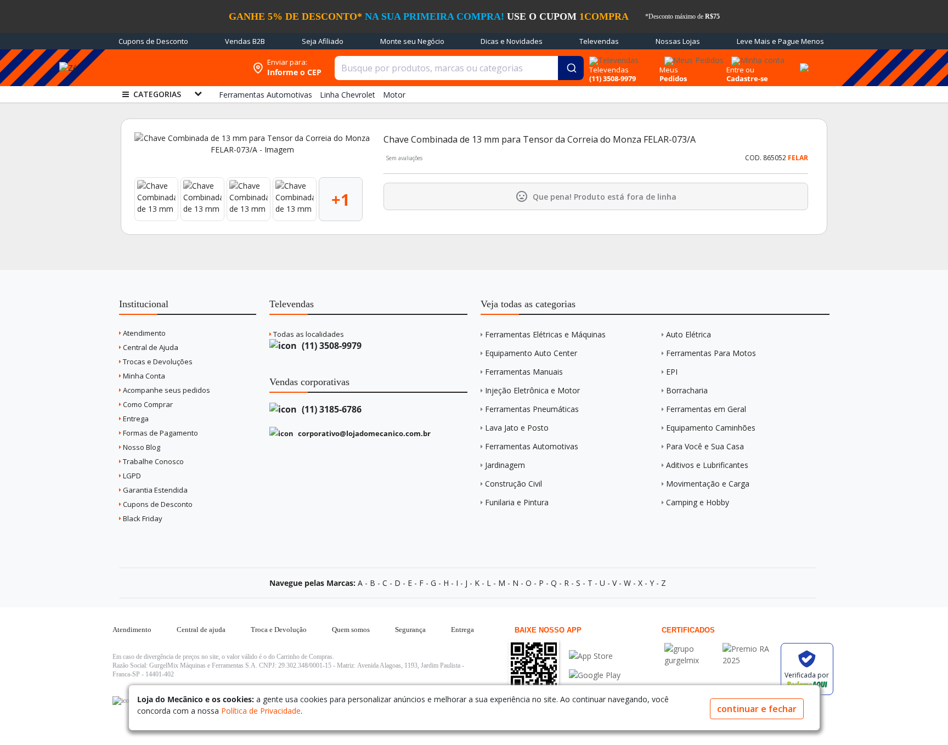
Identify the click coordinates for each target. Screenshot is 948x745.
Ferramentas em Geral (706, 409)
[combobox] (459, 68)
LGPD (131, 476)
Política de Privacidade (261, 711)
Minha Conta (143, 376)
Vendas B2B (245, 41)
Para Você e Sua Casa (705, 446)
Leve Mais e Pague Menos (780, 41)
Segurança (410, 629)
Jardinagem (505, 465)
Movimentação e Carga (707, 483)
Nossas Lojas (678, 41)
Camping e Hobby (697, 502)
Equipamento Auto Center (531, 353)
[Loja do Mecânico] (176, 68)
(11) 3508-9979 (331, 346)
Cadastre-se (747, 78)
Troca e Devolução (279, 629)
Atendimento (143, 333)
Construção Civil (513, 483)
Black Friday (141, 518)
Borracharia (687, 390)
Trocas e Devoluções (157, 361)
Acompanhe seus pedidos (165, 390)
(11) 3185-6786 (331, 409)
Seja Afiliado (322, 41)
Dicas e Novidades (512, 41)
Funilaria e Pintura (517, 502)
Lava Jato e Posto (517, 427)
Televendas (599, 41)
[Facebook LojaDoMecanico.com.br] (122, 700)
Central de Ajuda (149, 347)
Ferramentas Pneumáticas (532, 409)
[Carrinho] (802, 61)
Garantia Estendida (154, 490)
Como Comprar (147, 404)
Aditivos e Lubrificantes (707, 465)
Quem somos (351, 629)
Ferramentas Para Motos (711, 353)
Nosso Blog (140, 447)
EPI (672, 371)
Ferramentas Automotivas (531, 446)
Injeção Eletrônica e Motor (532, 390)
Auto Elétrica (688, 334)
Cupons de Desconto (153, 41)
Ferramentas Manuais (524, 371)
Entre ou (740, 70)
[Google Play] (594, 675)
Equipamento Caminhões (710, 427)
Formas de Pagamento (159, 433)
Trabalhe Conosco (152, 461)
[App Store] (594, 656)
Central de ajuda (201, 629)
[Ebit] (690, 649)
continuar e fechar (757, 709)
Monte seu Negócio (412, 41)
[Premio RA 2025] (749, 649)
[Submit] (571, 68)
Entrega (135, 419)
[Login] (756, 57)
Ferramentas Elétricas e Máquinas (545, 334)
